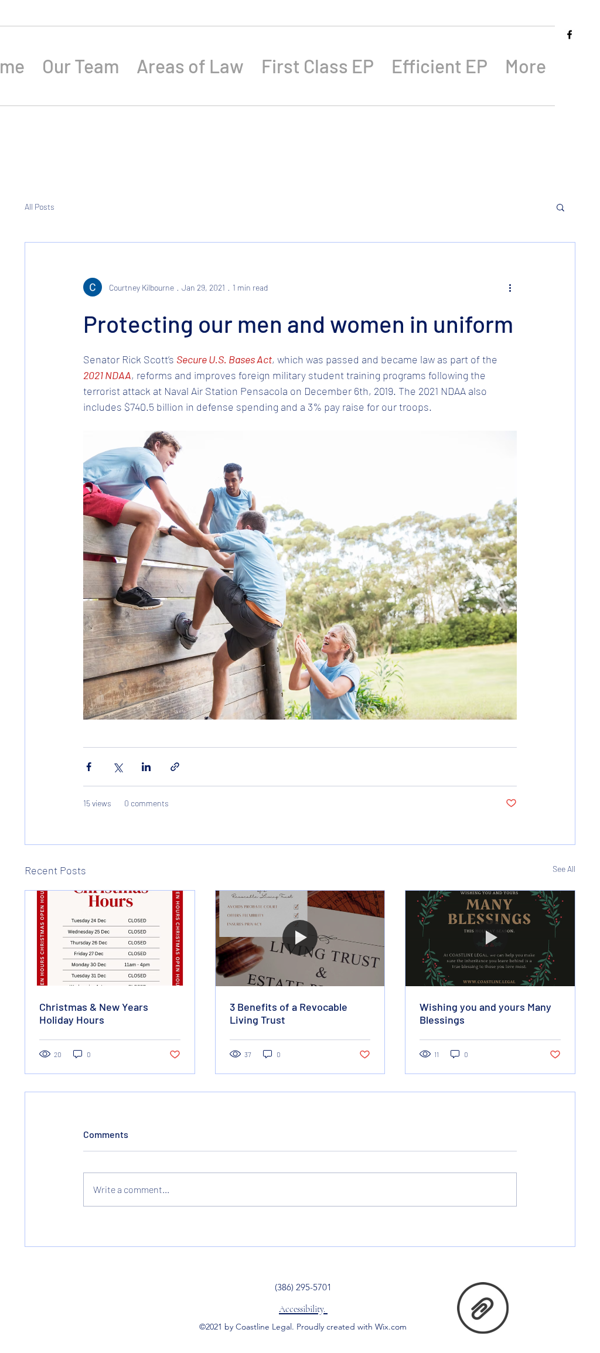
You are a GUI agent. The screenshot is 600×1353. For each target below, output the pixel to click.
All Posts (39, 207)
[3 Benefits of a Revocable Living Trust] (300, 938)
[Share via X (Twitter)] (117, 766)
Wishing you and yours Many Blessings (485, 1013)
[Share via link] (174, 766)
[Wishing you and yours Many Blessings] (490, 938)
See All (564, 869)
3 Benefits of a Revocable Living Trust (288, 1013)
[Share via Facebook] (88, 766)
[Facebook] (569, 34)
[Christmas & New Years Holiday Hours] (110, 938)
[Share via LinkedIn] (146, 766)
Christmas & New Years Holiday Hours (93, 1013)
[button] (560, 207)
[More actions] (510, 287)
